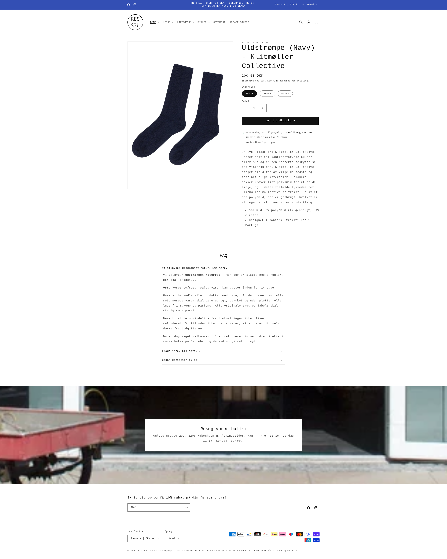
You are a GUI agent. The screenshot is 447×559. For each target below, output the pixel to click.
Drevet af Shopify (160, 551)
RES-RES (143, 551)
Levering (272, 81)
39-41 (267, 93)
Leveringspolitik (286, 551)
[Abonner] (186, 507)
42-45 (285, 93)
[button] (154, 22)
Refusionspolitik (186, 551)
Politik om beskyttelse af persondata (226, 551)
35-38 (249, 93)
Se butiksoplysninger (261, 142)
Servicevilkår (263, 551)
